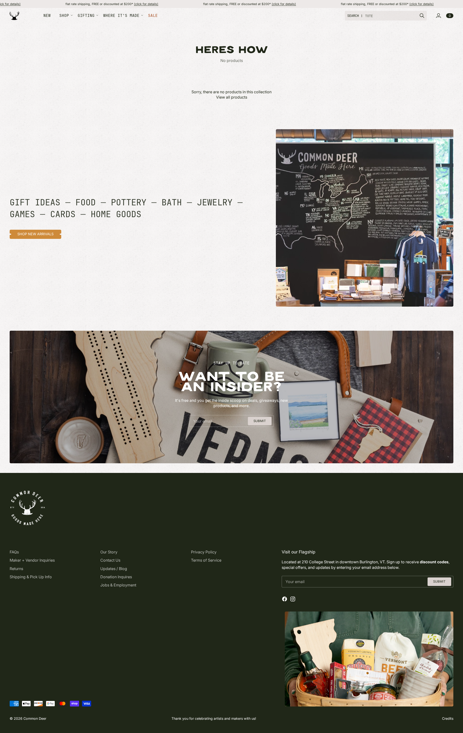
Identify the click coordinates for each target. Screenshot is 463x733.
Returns (16, 568)
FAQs (14, 552)
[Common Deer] (14, 15)
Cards (62, 214)
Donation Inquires (116, 576)
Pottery (128, 202)
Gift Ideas (35, 202)
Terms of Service (206, 560)
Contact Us (110, 560)
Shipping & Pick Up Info (31, 576)
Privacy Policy (204, 552)
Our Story (108, 552)
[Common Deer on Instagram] (293, 599)
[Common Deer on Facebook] (284, 599)
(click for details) (108, 4)
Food (85, 202)
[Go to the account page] (438, 15)
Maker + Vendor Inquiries (32, 560)
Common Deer (34, 718)
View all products (231, 97)
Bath (172, 202)
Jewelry (214, 202)
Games (22, 214)
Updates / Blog (113, 568)
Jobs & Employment (118, 585)
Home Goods (116, 214)
